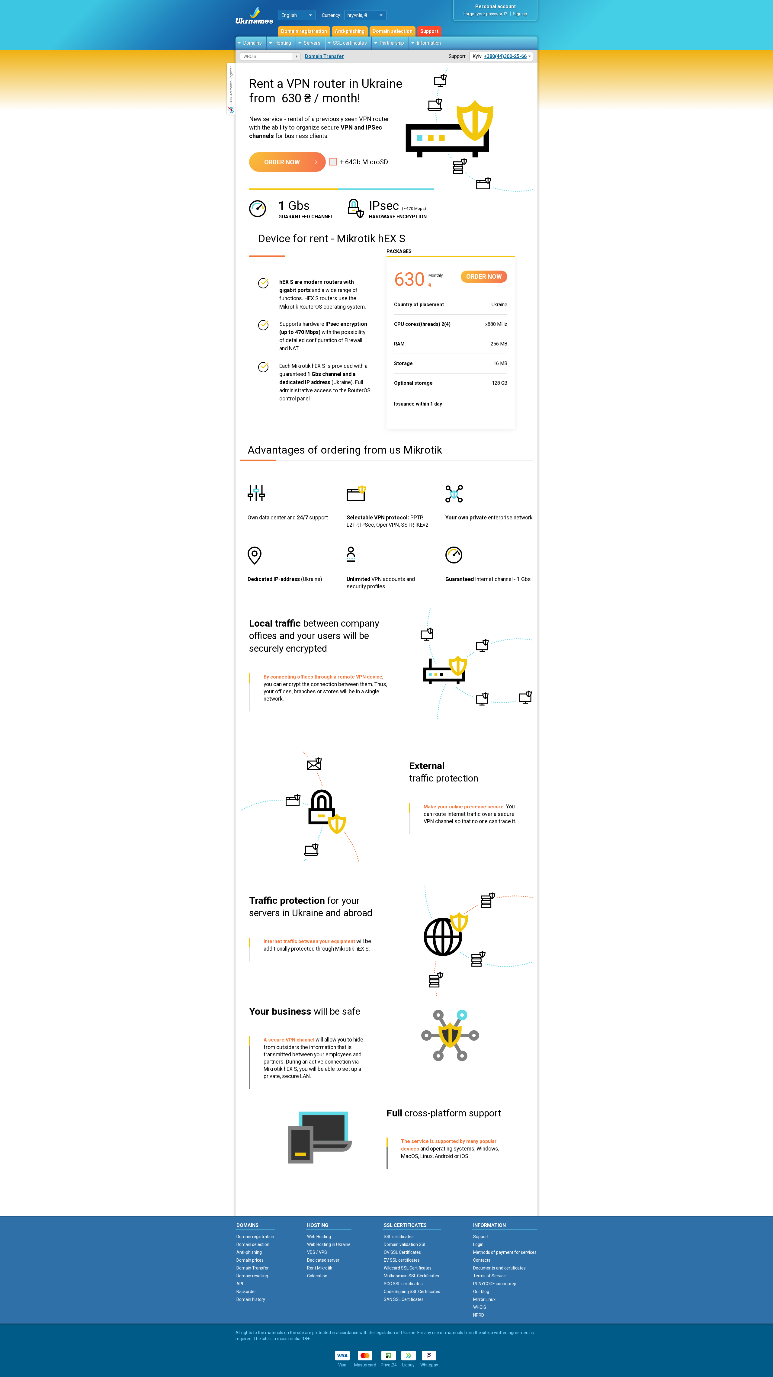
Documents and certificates (499, 1268)
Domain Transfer (324, 56)
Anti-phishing (350, 31)
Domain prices (250, 1260)
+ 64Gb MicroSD (364, 162)
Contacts (481, 1260)
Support (429, 31)
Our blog (481, 1291)
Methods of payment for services (505, 1252)
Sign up (520, 13)
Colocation (317, 1275)
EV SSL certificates (402, 1260)
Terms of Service (489, 1275)
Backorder (246, 1291)
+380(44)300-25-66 (505, 56)
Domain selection (392, 31)
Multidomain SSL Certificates (411, 1275)
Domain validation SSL (405, 1244)
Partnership (392, 43)
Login (478, 1244)
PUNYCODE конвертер (494, 1283)
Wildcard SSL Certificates (407, 1268)
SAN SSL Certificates (404, 1299)
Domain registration (304, 31)
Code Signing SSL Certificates (412, 1291)
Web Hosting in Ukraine (329, 1244)
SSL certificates (350, 43)
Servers (312, 43)
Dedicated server (323, 1260)
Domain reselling (252, 1275)
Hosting (282, 43)
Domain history (250, 1299)
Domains (252, 43)
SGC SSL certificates (403, 1283)
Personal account (495, 6)
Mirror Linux (484, 1299)
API (239, 1283)
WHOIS (479, 1307)
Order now (282, 162)
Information (429, 43)
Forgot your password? (485, 13)
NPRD (478, 1315)
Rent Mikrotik (319, 1268)
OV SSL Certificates (402, 1252)
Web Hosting (319, 1236)
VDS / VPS (317, 1252)
